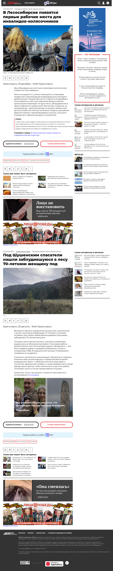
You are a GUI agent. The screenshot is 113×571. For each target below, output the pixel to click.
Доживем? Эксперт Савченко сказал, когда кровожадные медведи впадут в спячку (92, 69)
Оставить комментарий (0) (56, 144)
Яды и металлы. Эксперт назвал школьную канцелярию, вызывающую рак (95, 286)
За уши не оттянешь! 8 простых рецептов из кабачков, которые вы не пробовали (97, 278)
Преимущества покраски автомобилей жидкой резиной (58, 177)
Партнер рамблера (37, 563)
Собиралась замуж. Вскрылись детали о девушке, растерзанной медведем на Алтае (95, 117)
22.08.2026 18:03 (8, 251)
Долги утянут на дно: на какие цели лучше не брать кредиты (95, 172)
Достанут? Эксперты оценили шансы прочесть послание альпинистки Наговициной (97, 109)
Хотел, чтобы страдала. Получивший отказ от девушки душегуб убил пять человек (92, 60)
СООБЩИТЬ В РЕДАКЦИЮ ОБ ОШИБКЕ (60, 533)
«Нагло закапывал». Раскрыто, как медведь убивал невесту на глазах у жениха (96, 264)
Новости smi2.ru (10, 245)
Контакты (21, 533)
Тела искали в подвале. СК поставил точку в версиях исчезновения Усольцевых (22, 473)
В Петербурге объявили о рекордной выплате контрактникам (96, 158)
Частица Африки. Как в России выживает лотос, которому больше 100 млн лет (96, 146)
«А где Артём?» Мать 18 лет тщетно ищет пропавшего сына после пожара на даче (96, 138)
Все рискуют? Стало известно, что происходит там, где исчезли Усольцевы (40, 404)
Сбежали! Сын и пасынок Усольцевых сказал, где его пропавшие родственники (22, 466)
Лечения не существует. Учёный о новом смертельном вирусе (95, 292)
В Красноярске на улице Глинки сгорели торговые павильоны (92, 78)
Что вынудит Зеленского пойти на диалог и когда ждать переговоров (95, 165)
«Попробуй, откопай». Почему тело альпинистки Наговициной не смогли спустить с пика (96, 271)
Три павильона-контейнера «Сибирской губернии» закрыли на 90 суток (58, 185)
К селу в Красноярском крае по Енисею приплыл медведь (92, 87)
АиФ (4, 315)
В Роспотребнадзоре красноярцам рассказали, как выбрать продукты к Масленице (24, 192)
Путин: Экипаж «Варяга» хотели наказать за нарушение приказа (94, 187)
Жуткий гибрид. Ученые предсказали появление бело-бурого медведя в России (97, 257)
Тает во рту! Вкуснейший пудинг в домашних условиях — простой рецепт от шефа (96, 124)
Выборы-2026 (40, 533)
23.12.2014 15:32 (8, 9)
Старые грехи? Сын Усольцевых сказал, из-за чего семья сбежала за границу (58, 459)
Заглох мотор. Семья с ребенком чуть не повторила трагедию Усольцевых (58, 466)
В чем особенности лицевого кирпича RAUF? (23, 177)
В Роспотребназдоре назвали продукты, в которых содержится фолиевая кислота (92, 96)
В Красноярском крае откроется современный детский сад (37, 134)
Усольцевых (33, 375)
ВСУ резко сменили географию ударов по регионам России (94, 180)
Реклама (31, 533)
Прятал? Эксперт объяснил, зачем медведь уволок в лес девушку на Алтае (96, 131)
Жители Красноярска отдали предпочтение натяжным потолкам (23, 185)
